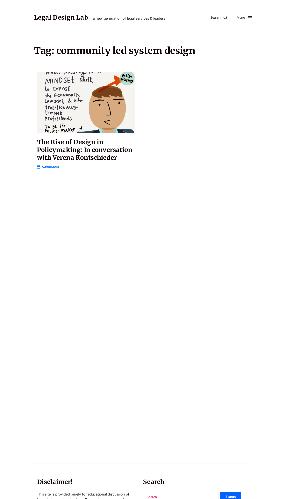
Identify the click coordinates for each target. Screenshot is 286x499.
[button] (218, 17)
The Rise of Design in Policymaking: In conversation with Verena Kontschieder (84, 150)
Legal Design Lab (61, 17)
